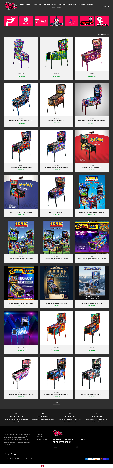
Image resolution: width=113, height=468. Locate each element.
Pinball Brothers (21, 347)
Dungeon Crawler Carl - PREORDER (56, 120)
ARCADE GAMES (37, 4)
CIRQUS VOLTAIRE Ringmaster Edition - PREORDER (21, 75)
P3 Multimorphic (56, 118)
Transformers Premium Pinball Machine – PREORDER (56, 167)
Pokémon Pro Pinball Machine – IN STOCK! (92, 167)
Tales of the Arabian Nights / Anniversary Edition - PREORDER (92, 258)
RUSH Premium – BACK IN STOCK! (56, 212)
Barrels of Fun (21, 118)
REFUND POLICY (40, 436)
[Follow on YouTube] (15, 454)
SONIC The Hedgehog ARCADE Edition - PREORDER (56, 258)
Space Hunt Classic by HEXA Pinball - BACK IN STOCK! (21, 394)
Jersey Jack (92, 211)
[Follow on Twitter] (8, 454)
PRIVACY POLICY (40, 434)
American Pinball (21, 73)
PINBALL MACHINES (25, 4)
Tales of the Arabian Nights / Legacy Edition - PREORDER (21, 303)
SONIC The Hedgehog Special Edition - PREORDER (21, 258)
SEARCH (38, 441)
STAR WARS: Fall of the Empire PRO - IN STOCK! (92, 394)
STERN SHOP (82, 4)
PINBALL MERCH (72, 4)
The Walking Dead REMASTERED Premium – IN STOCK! (92, 349)
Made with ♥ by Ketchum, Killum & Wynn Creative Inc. (15, 458)
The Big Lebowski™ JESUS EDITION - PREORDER (92, 75)
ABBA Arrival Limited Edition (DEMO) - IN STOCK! (21, 349)
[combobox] (48, 466)
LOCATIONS (90, 4)
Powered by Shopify (30, 458)
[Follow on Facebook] (5, 454)
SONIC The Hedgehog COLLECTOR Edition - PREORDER (91, 212)
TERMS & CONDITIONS (42, 439)
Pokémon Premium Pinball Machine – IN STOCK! (21, 212)
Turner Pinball (92, 301)
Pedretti (92, 256)
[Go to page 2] (59, 402)
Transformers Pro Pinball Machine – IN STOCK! (21, 167)
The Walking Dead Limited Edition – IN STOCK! (56, 349)
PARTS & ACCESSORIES (49, 4)
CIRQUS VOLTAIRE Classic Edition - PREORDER (56, 75)
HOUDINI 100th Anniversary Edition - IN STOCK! (56, 303)
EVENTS (53, 7)
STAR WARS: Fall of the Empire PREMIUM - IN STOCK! (56, 394)
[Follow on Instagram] (12, 454)
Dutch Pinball (92, 73)
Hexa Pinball (21, 392)
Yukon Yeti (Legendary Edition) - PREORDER (92, 303)
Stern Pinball (21, 165)
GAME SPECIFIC (62, 4)
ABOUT (59, 7)
